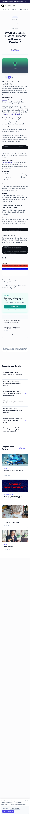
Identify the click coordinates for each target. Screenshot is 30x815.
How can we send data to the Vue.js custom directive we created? (12, 420)
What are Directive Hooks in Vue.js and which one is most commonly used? (12, 393)
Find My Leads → (15, 306)
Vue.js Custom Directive (13, 114)
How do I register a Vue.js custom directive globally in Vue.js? (12, 383)
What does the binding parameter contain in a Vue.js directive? (12, 410)
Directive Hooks (8, 162)
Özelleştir (5, 808)
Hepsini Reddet (15, 808)
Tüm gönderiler (22, 448)
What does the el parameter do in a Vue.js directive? (13, 402)
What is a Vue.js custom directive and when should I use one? (13, 374)
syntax (4, 100)
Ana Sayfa (4, 9)
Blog (9, 9)
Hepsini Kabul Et (8, 811)
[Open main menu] (28, 6)
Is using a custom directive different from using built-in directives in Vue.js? (12, 430)
